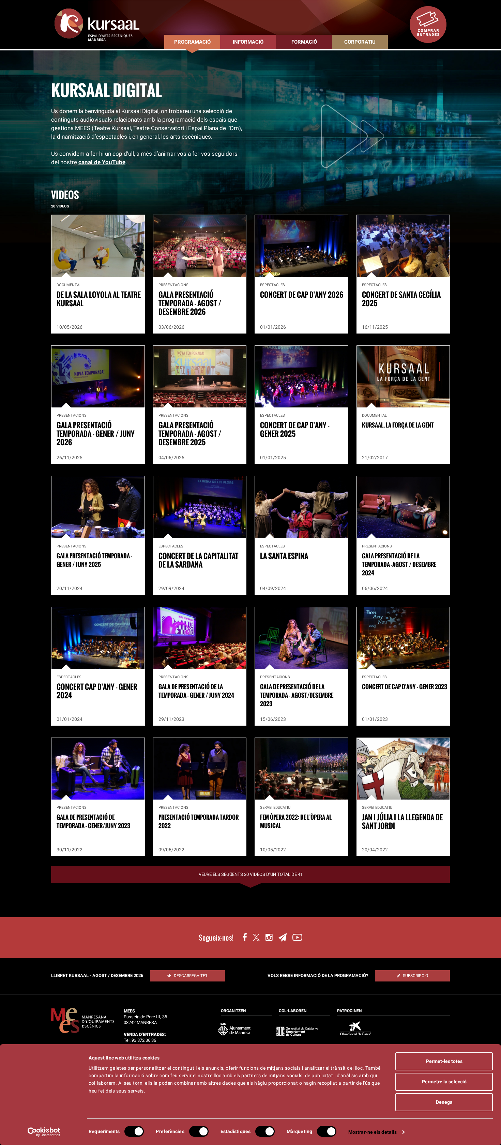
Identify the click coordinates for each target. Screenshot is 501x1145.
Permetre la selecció (444, 1081)
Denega (444, 1102)
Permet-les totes (444, 1061)
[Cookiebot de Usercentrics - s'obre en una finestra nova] (44, 1132)
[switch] (199, 1131)
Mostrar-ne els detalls (372, 1132)
